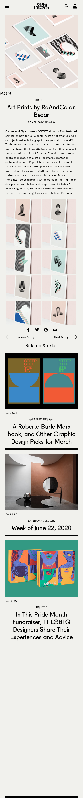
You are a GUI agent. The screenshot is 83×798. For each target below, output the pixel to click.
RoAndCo (68, 140)
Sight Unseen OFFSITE (34, 131)
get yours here (41, 193)
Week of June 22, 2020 (42, 528)
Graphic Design (41, 419)
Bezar (61, 175)
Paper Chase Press (41, 162)
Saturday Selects (41, 520)
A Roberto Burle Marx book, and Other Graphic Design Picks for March (41, 433)
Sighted (41, 100)
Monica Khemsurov (43, 122)
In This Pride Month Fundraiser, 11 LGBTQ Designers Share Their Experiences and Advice (41, 625)
